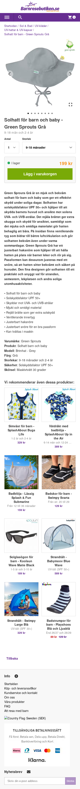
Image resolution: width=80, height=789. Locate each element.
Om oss (9, 697)
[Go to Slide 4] (38, 113)
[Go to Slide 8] (52, 113)
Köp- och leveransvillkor (20, 688)
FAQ (7, 706)
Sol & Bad (26, 26)
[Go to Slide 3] (35, 113)
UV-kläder (41, 26)
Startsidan (10, 26)
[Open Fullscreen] (70, 104)
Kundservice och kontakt (20, 693)
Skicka (70, 781)
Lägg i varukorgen (40, 174)
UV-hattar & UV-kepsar (18, 30)
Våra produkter (14, 702)
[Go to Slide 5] (41, 113)
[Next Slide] (70, 74)
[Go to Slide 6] (45, 113)
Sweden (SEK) (36, 718)
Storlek (26, 139)
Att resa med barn (16, 710)
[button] (11, 147)
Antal (7, 139)
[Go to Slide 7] (48, 113)
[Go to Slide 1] (28, 113)
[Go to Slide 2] (31, 113)
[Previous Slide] (9, 74)
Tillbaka (12, 658)
